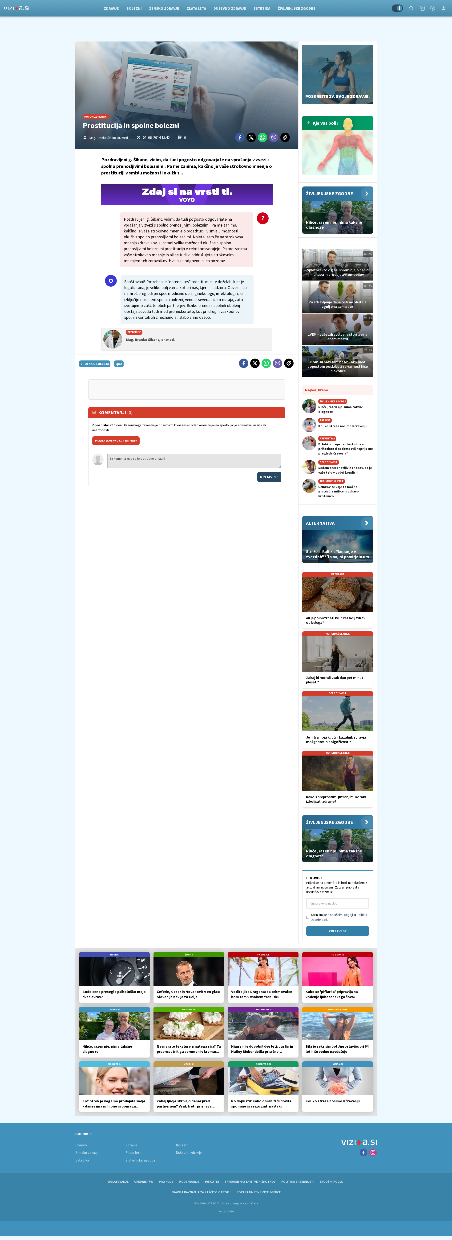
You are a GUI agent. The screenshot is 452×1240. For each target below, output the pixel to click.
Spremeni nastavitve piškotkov (250, 1181)
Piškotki (212, 1181)
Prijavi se (269, 477)
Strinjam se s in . (339, 917)
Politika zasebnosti (297, 1181)
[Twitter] (251, 137)
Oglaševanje (118, 1181)
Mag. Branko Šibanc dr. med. (109, 138)
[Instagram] (422, 8)
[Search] (411, 8)
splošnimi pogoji (341, 915)
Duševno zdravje (230, 8)
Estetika (262, 8)
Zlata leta (196, 8)
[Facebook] (432, 8)
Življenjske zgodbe (296, 8)
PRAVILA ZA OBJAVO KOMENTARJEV (116, 440)
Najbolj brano (316, 390)
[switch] (397, 8)
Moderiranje (189, 1181)
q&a (119, 364)
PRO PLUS (166, 1181)
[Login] (443, 8)
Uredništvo (143, 1181)
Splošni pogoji (332, 1181)
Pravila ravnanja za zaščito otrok (200, 1192)
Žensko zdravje (164, 8)
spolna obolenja (95, 364)
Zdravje (111, 8)
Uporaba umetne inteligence (257, 1192)
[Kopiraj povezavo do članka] (285, 137)
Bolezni (134, 8)
